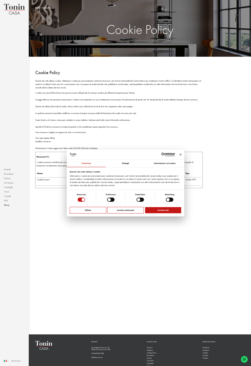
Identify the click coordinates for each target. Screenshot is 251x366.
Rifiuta (88, 210)
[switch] (111, 200)
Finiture (7, 178)
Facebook (206, 347)
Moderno (150, 350)
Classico (150, 347)
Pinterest (205, 358)
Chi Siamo (8, 182)
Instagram (206, 350)
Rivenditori (8, 173)
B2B (6, 200)
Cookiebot (93, 148)
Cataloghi (8, 187)
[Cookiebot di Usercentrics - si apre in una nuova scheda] (163, 155)
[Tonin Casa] (14, 9)
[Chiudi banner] (180, 154)
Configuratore (151, 353)
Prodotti (7, 169)
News (6, 191)
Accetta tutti (163, 210)
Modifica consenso (43, 141)
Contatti (7, 196)
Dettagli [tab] (125, 163)
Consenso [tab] (86, 163)
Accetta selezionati (125, 210)
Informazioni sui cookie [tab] (164, 163)
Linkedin (205, 353)
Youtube (205, 355)
